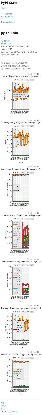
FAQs (3, 408)
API (2, 403)
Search (4, 8)
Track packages (8, 22)
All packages (6, 14)
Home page (6, 43)
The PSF (13, 411)
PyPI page (5, 41)
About (3, 405)
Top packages (7, 16)
